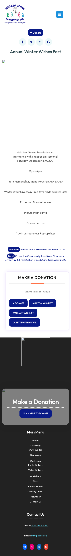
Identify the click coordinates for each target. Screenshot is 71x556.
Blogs (35, 481)
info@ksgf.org (39, 535)
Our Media (35, 460)
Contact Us (35, 501)
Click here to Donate (35, 413)
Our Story (35, 445)
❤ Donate (35, 32)
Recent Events (35, 486)
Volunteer (36, 496)
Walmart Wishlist (23, 313)
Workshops (35, 476)
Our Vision (35, 454)
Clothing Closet (35, 491)
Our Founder (35, 449)
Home (35, 440)
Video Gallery (35, 470)
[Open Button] (59, 14)
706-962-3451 (39, 525)
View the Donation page (37, 291)
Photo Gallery (35, 465)
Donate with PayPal (25, 322)
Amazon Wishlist (42, 303)
